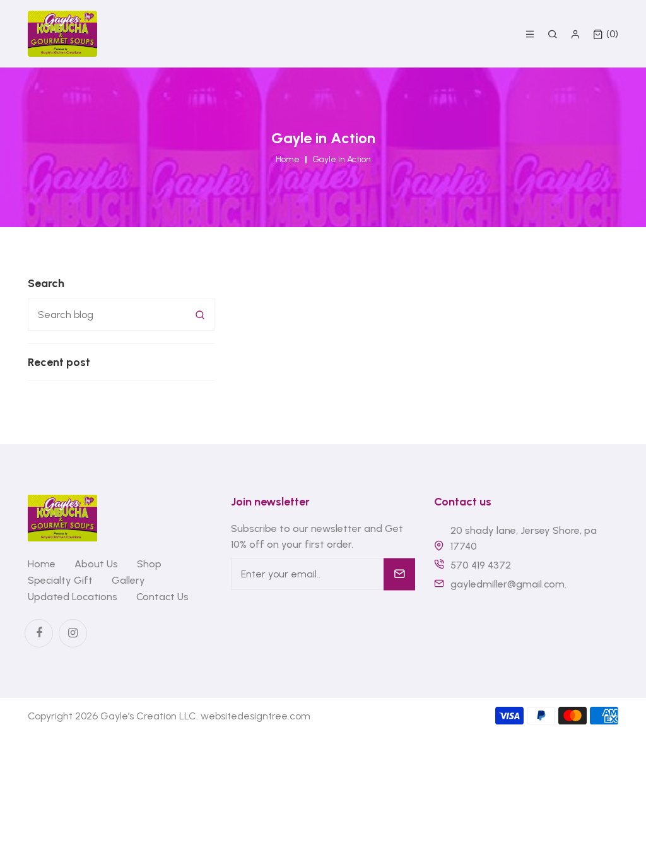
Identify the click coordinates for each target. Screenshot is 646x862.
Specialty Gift (60, 580)
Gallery (128, 580)
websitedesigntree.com (255, 716)
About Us (96, 564)
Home (288, 159)
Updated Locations (72, 597)
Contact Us (162, 597)
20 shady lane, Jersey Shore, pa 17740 (523, 538)
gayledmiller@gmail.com (507, 584)
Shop (149, 564)
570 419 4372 (480, 565)
